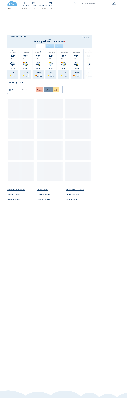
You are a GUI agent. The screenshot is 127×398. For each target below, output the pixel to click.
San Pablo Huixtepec (43, 199)
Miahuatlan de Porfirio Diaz (75, 189)
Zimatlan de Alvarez (72, 194)
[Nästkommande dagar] (89, 64)
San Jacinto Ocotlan (13, 194)
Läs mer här (70, 9)
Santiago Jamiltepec (13, 199)
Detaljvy (11, 82)
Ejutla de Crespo (71, 199)
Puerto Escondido (42, 189)
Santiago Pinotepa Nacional (16, 189)
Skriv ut (20, 82)
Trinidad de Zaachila (43, 194)
